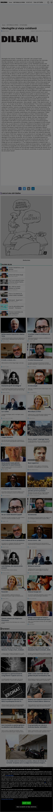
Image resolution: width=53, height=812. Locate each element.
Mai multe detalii (10, 775)
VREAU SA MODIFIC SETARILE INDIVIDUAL (26, 807)
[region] (26, 789)
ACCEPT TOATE (26, 803)
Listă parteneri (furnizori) (7, 799)
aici (45, 782)
